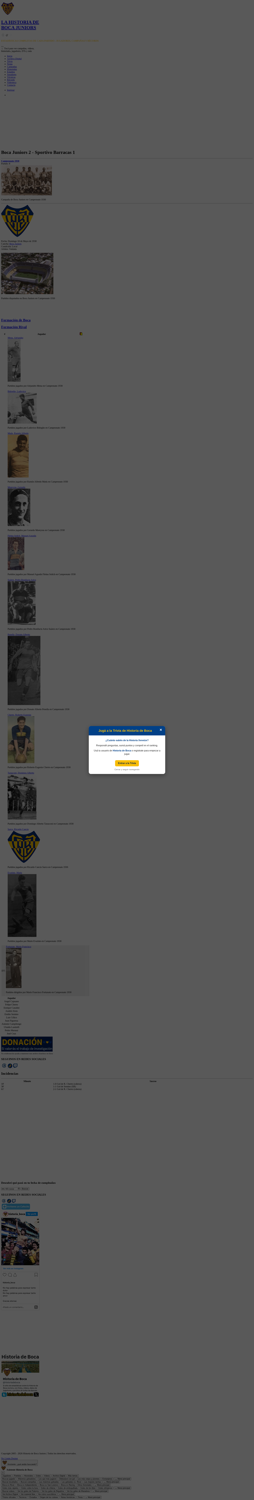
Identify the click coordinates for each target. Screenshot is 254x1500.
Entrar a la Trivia (127, 763)
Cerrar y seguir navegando (127, 769)
